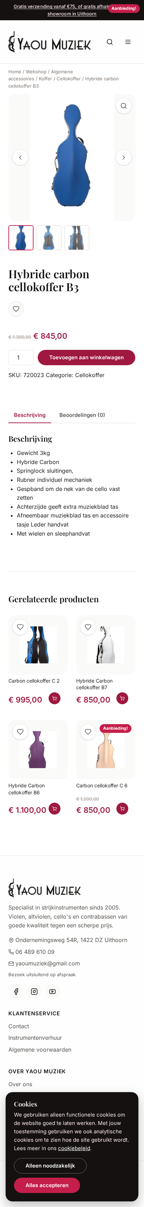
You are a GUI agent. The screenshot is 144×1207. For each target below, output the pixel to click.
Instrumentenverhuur (35, 1037)
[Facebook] (16, 991)
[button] (123, 105)
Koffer (45, 78)
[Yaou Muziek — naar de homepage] (49, 42)
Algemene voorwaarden (39, 1049)
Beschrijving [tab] (29, 415)
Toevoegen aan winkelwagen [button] (54, 698)
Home (14, 71)
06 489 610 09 (35, 951)
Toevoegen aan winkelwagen (86, 357)
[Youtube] (52, 991)
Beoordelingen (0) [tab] (82, 415)
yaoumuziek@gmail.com (47, 963)
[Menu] (128, 42)
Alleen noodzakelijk (50, 1165)
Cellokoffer (69, 78)
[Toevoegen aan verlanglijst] (16, 309)
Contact (18, 1026)
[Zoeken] (109, 42)
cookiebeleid (74, 1148)
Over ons (20, 1084)
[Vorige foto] (20, 157)
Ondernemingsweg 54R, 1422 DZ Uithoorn (71, 939)
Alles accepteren (47, 1185)
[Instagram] (34, 991)
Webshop (36, 71)
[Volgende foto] (123, 157)
